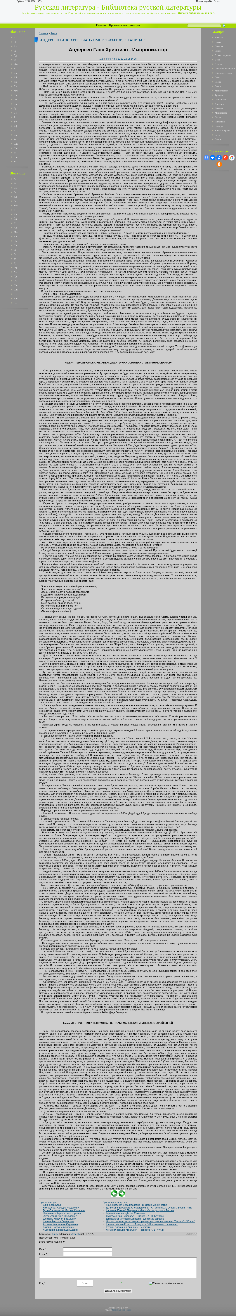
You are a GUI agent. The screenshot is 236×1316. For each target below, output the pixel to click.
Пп (15, 104)
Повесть (219, 46)
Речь (217, 135)
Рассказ (219, 37)
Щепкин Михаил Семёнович (58, 1221)
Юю (16, 157)
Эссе (217, 59)
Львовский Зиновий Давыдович (60, 1229)
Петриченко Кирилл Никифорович (62, 1213)
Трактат (219, 95)
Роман (218, 50)
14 (132, 58)
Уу (15, 121)
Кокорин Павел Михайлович (58, 1227)
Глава (218, 77)
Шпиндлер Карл (52, 1205)
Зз (15, 68)
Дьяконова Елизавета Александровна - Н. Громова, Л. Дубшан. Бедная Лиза (149, 1207)
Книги (54, 33)
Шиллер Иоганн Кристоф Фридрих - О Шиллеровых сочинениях (142, 1224)
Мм (16, 90)
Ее (15, 59)
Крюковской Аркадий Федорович (61, 1207)
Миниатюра (221, 112)
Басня (218, 86)
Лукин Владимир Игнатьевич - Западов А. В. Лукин (135, 1229)
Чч (15, 139)
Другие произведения (115, 1202)
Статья (218, 64)
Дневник (219, 104)
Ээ (15, 152)
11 (122, 58)
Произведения (118, 25)
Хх (15, 130)
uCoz (129, 1310)
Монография (221, 90)
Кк (15, 81)
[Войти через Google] (232, 158)
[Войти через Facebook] (219, 157)
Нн (15, 95)
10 (119, 58)
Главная (101, 25)
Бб (15, 42)
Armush (75, 1234)
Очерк (218, 139)
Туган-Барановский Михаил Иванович (64, 1210)
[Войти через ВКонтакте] (213, 157)
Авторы (135, 25)
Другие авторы (48, 1202)
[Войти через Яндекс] (225, 157)
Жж (16, 64)
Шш (16, 143)
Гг (15, 50)
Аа (15, 37)
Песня (218, 117)
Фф (15, 126)
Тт (15, 117)
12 (125, 58)
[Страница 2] (114, 1196)
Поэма (218, 42)
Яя (15, 161)
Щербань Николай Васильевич (60, 1218)
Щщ (16, 148)
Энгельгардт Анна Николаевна (60, 1216)
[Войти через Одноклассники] (219, 164)
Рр (15, 108)
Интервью (220, 121)
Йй (15, 77)
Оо (15, 99)
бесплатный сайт (118, 1310)
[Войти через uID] (206, 157)
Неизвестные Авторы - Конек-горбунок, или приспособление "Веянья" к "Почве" (150, 1221)
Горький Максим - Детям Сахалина (125, 1213)
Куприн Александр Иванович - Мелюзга (128, 1227)
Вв (15, 46)
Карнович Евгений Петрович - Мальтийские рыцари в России (140, 1210)
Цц (15, 135)
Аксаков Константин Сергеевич (60, 1224)
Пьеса (218, 81)
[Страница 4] (121, 1196)
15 (135, 58)
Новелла (219, 108)
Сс (15, 112)
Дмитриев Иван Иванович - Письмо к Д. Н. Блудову (135, 1216)
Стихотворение (223, 55)
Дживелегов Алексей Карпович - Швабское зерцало (135, 1218)
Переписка (220, 99)
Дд (15, 55)
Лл (15, 86)
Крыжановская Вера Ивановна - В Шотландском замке (136, 1205)
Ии (15, 73)
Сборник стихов (223, 73)
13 (128, 58)
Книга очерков (222, 130)
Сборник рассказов (225, 68)
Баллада (219, 126)
